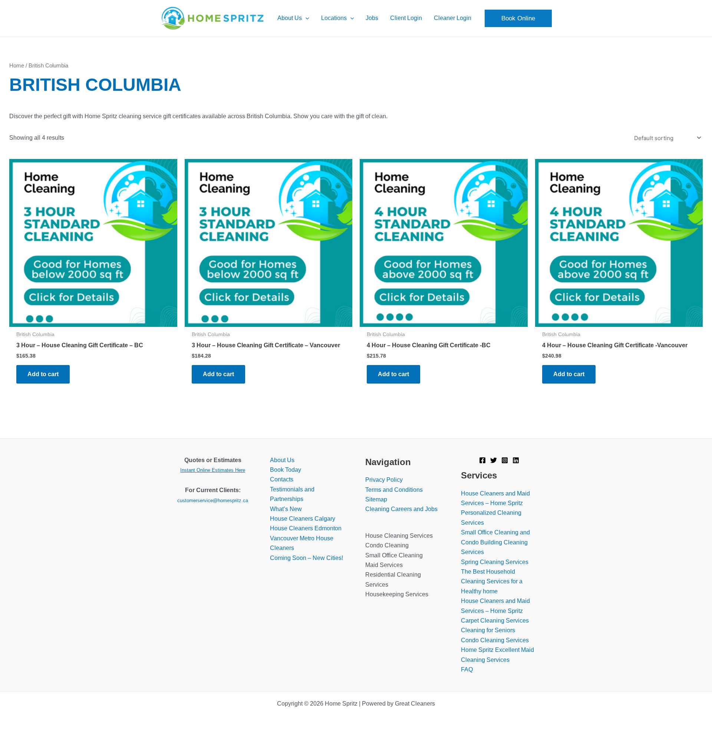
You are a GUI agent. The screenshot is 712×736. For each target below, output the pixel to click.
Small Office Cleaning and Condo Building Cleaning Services (495, 542)
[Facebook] (482, 460)
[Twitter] (493, 460)
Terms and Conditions (394, 490)
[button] (305, 18)
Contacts (281, 479)
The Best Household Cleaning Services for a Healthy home (492, 581)
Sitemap (376, 499)
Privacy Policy (384, 480)
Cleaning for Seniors (488, 630)
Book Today (285, 470)
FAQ (467, 669)
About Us (282, 460)
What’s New (286, 509)
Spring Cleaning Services (494, 562)
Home (16, 66)
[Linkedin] (515, 460)
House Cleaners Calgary (302, 518)
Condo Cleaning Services (495, 640)
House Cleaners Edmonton (306, 528)
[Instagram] (504, 460)
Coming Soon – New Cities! (306, 558)
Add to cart (43, 374)
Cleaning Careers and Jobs (401, 509)
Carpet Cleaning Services (495, 620)
